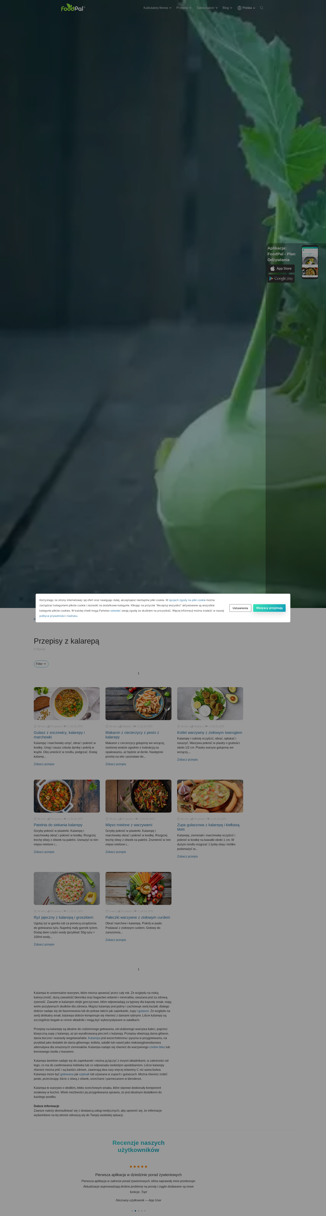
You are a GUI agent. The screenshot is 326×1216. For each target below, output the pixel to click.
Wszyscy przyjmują (269, 608)
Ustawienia (240, 608)
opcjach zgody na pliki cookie (187, 600)
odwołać (115, 610)
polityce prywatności (52, 615)
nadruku (72, 615)
